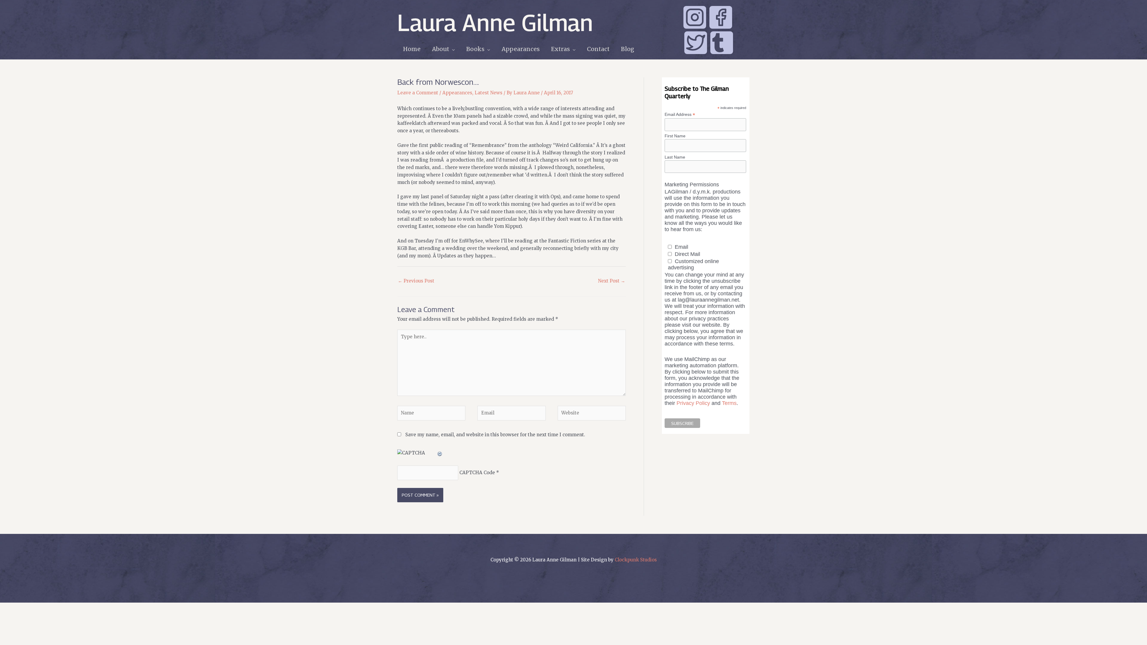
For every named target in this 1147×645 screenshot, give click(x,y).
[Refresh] (440, 453)
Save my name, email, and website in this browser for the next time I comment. (495, 434)
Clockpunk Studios (636, 560)
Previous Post (416, 281)
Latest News (488, 93)
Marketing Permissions (692, 185)
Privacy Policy (693, 403)
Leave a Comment (417, 93)
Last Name (675, 157)
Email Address (680, 114)
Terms (729, 403)
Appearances (457, 93)
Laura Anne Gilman (495, 22)
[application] (452, 49)
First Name (675, 135)
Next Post (611, 281)
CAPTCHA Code (477, 472)
